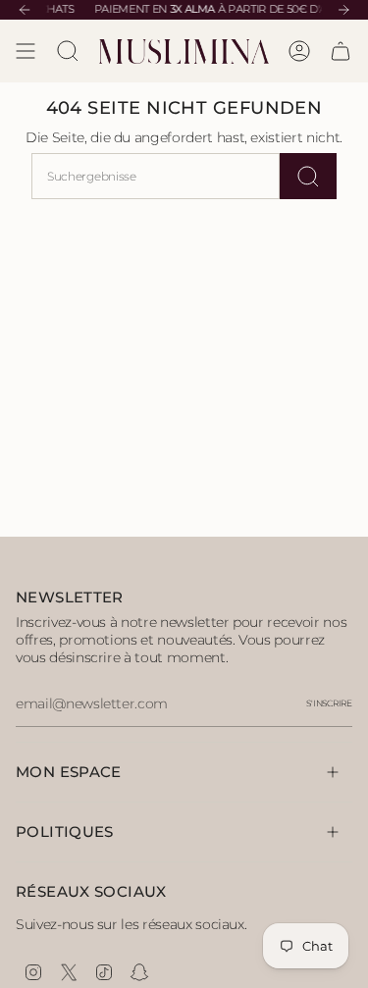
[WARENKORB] (340, 51)
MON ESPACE (69, 771)
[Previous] (24, 10)
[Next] (343, 10)
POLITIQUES (65, 831)
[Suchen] (308, 176)
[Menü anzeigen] (25, 51)
